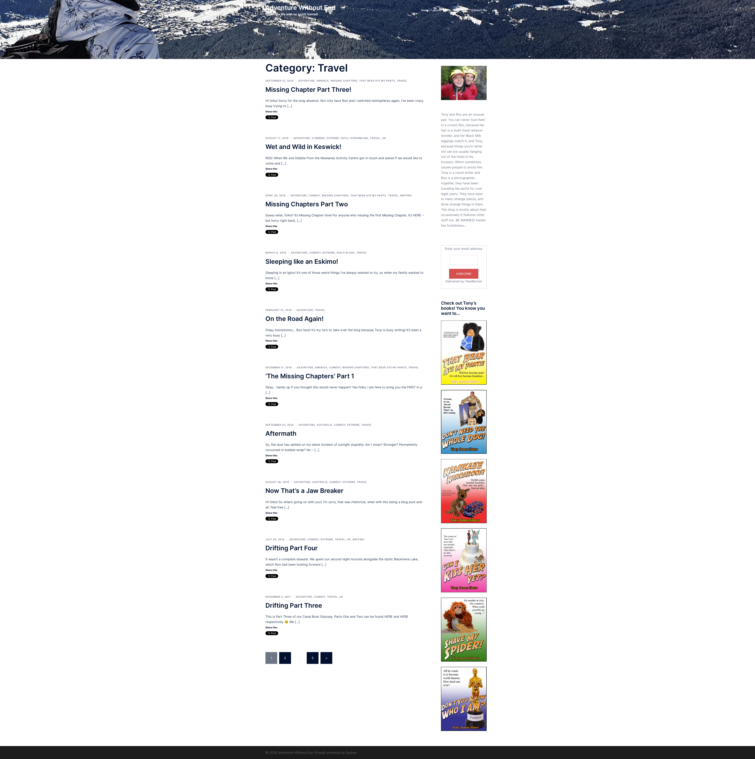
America (323, 80)
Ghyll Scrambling (354, 138)
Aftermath (280, 433)
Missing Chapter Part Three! (308, 89)
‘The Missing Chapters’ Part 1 (309, 376)
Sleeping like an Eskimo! (301, 261)
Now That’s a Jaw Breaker (304, 490)
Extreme (333, 138)
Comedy (314, 195)
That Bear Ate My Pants (377, 80)
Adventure (306, 80)
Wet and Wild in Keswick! (303, 147)
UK (384, 138)
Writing (406, 195)
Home (424, 10)
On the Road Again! (294, 319)
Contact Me (479, 10)
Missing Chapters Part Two (306, 204)
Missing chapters (344, 80)
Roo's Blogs (346, 252)
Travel (402, 80)
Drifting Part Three (293, 605)
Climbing (318, 138)
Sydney (351, 752)
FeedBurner (473, 281)
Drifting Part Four (291, 548)
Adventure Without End (300, 7)
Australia (324, 424)
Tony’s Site (459, 10)
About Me (440, 10)
